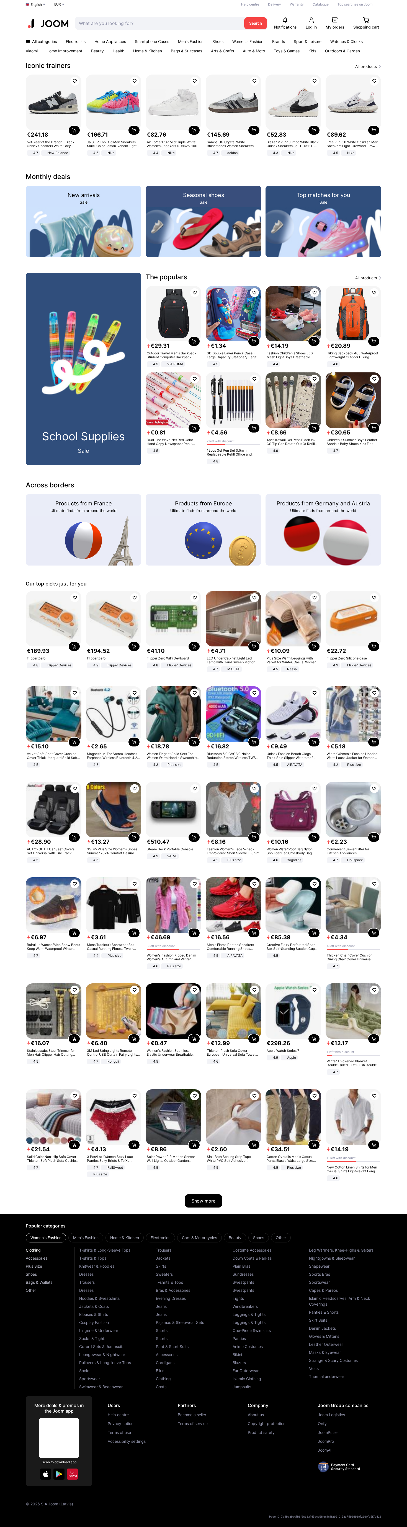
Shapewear (319, 1266)
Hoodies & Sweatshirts (99, 1298)
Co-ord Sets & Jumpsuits (101, 1346)
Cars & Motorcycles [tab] (199, 1237)
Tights (238, 1298)
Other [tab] (281, 1237)
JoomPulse (328, 1432)
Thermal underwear (326, 1376)
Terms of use (119, 1432)
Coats (161, 1386)
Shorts (162, 1330)
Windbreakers (245, 1306)
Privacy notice (120, 1423)
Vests (314, 1368)
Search (255, 23)
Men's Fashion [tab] (86, 1237)
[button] (45, 1474)
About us (256, 1415)
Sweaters (164, 1274)
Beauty (97, 50)
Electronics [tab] (160, 1237)
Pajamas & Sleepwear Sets (180, 1322)
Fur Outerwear (246, 1370)
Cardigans (165, 1362)
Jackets (163, 1258)
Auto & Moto (254, 50)
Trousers (87, 1282)
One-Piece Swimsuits (252, 1330)
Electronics (76, 41)
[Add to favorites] (74, 81)
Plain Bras (241, 1266)
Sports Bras (319, 1274)
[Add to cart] (74, 130)
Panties (239, 1338)
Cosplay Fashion (94, 1322)
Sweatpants (243, 1282)
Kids (312, 50)
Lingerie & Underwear (98, 1330)
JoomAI (324, 1450)
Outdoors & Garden (342, 50)
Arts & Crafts (222, 50)
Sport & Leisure (307, 41)
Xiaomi (32, 50)
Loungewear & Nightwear (102, 1354)
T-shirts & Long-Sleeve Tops (104, 1250)
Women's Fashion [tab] (45, 1237)
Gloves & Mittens (324, 1336)
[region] (203, 116)
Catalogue (321, 4)
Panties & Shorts (324, 1312)
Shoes (217, 41)
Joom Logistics (331, 1415)
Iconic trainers (48, 66)
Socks (84, 1370)
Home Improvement (64, 50)
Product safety (261, 1432)
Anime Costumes (248, 1346)
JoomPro (326, 1441)
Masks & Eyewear (325, 1352)
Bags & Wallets (39, 1282)
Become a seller (192, 1415)
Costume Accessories (252, 1250)
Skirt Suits (318, 1320)
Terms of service (193, 1423)
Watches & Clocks (346, 41)
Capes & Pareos (323, 1290)
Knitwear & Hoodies (96, 1266)
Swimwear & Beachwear (101, 1386)
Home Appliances (110, 41)
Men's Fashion (191, 41)
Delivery (274, 4)
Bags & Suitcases (186, 50)
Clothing (33, 1250)
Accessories (36, 1258)
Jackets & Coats (94, 1306)
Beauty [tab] (235, 1237)
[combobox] (158, 23)
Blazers (239, 1362)
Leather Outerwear (326, 1344)
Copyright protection (266, 1423)
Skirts (161, 1266)
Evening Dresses (171, 1298)
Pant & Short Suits (172, 1346)
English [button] (36, 4)
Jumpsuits (242, 1386)
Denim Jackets (322, 1328)
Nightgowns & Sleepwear (332, 1258)
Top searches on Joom (355, 4)
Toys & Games (287, 50)
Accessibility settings (127, 1441)
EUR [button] (57, 4)
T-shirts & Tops (92, 1258)
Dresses (86, 1274)
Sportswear (89, 1378)
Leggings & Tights (249, 1314)
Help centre (250, 4)
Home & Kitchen (147, 50)
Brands (278, 41)
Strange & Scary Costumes (333, 1360)
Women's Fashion (247, 41)
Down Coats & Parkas (252, 1258)
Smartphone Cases (152, 41)
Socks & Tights (92, 1338)
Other (31, 1290)
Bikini (160, 1370)
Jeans (161, 1306)
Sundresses (243, 1274)
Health (118, 50)
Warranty (297, 4)
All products (366, 66)
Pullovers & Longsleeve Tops (105, 1362)
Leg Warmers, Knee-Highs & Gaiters (341, 1250)
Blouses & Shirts (93, 1314)
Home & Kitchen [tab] (124, 1237)
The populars (166, 277)
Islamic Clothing (247, 1378)
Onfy (322, 1423)
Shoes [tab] (258, 1237)
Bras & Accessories (173, 1290)
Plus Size (34, 1266)
